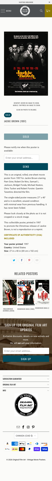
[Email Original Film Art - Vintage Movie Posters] (18, 427)
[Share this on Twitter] (14, 260)
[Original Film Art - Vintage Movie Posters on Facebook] (23, 427)
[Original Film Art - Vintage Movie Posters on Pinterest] (33, 427)
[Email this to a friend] (37, 260)
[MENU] (1, 11)
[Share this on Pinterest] (29, 260)
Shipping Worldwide (26, 2)
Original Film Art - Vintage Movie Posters (29, 460)
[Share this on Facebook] (21, 260)
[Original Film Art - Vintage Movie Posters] (25, 10)
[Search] (41, 11)
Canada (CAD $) (24, 435)
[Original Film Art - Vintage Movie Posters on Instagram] (28, 427)
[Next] (45, 64)
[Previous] (6, 64)
